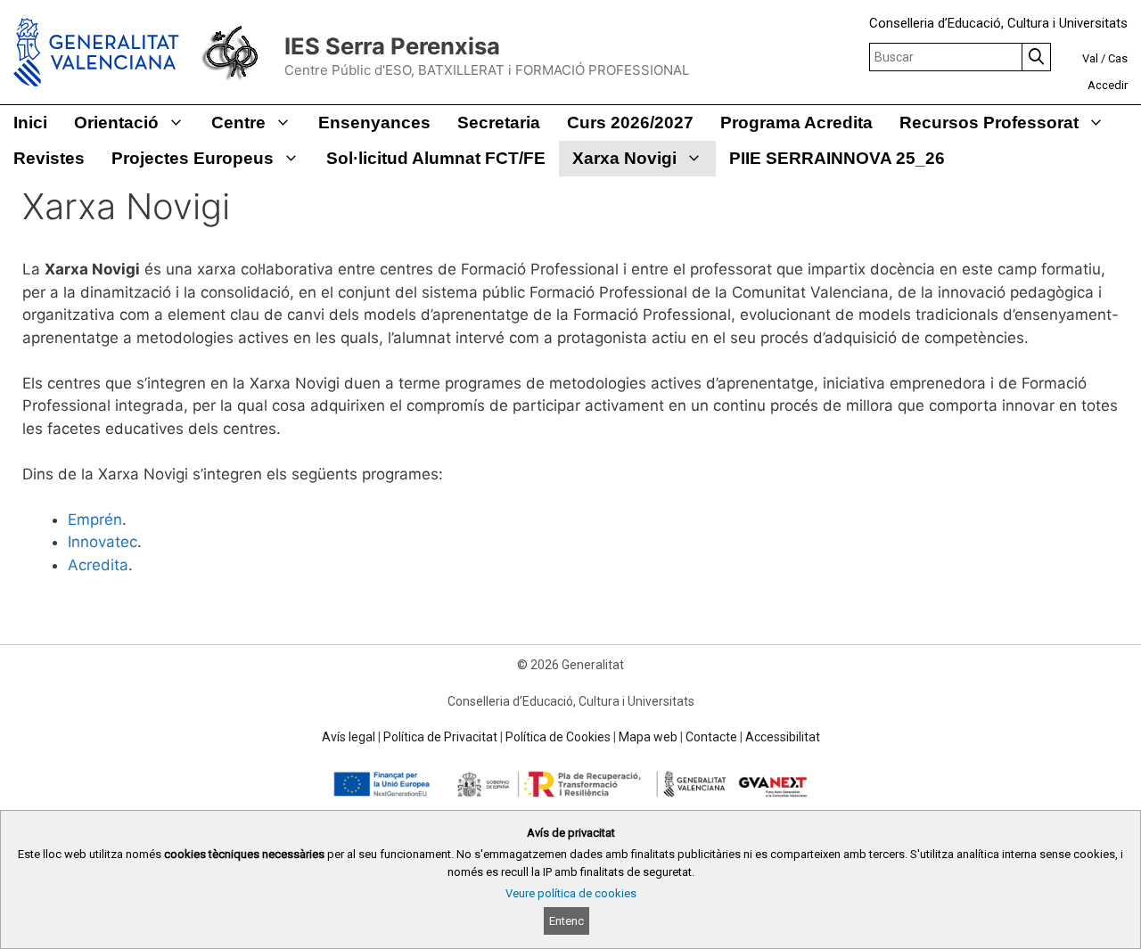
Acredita (98, 565)
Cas (1118, 58)
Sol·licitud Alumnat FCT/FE (436, 158)
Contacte (711, 737)
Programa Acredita (796, 122)
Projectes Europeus (192, 158)
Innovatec (102, 542)
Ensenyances (374, 122)
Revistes (49, 158)
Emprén (95, 519)
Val (1090, 58)
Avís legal (348, 737)
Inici (30, 122)
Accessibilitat (782, 737)
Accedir (1108, 85)
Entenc (566, 921)
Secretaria (498, 122)
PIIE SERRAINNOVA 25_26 (837, 158)
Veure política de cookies (570, 893)
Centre (238, 122)
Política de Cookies (558, 737)
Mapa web (648, 737)
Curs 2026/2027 (630, 122)
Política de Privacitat (440, 737)
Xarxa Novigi (624, 158)
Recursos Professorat (989, 122)
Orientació (116, 122)
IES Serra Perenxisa (392, 46)
